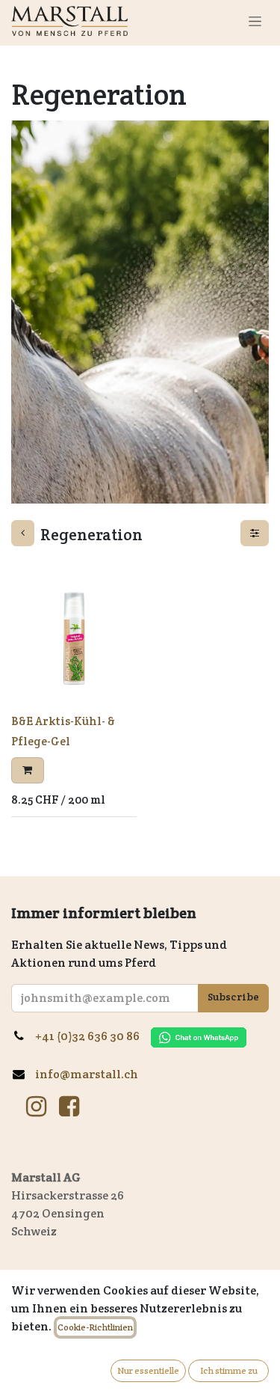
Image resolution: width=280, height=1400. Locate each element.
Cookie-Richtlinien (95, 1327)
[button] (27, 770)
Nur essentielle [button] (148, 1370)
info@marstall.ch (87, 1074)
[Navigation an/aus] (255, 21)
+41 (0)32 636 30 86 (93, 1036)
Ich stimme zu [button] (229, 1370)
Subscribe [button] (233, 996)
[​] (36, 1107)
